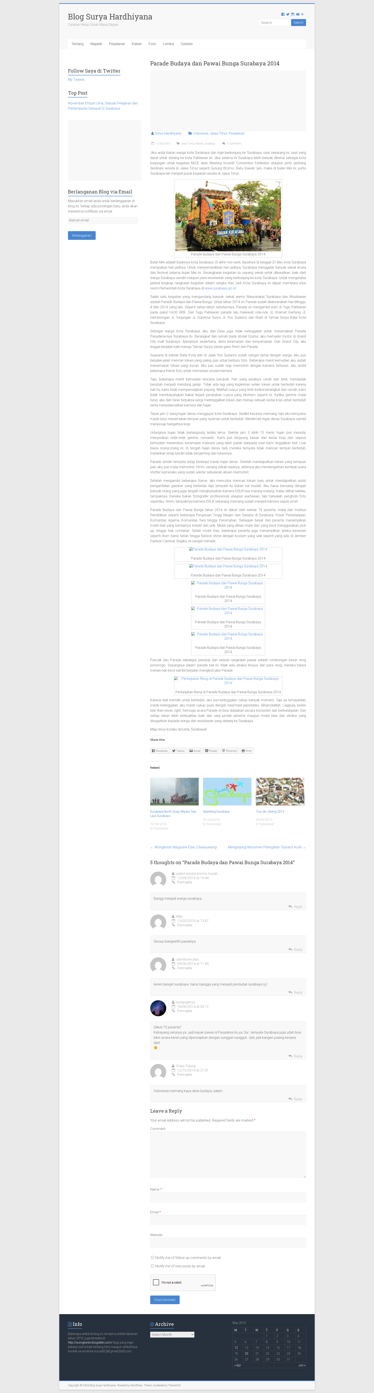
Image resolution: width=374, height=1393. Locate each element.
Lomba (168, 44)
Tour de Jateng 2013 (270, 811)
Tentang (77, 44)
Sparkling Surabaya (216, 811)
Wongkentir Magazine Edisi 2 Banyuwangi (183, 847)
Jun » (301, 1365)
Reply (298, 907)
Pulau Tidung (185, 1066)
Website (156, 1235)
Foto (152, 44)
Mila (179, 916)
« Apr (237, 1365)
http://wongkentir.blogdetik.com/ (90, 1342)
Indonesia (200, 133)
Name (156, 1189)
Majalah (96, 44)
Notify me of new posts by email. (180, 1266)
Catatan (187, 44)
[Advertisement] (228, 101)
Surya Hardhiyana (168, 133)
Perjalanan (117, 44)
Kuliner (137, 44)
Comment (157, 1129)
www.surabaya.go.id (220, 288)
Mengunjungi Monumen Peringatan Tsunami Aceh (267, 847)
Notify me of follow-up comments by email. (188, 1258)
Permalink (184, 882)
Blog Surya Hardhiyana (110, 16)
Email (155, 1212)
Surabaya (209, 143)
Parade (199, 143)
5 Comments (234, 143)
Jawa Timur (218, 133)
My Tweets (76, 80)
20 (246, 1353)
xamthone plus (187, 959)
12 (236, 1347)
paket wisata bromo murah (197, 874)
